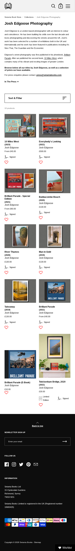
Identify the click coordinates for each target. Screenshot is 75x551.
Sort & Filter (15, 98)
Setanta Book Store (13, 17)
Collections (28, 17)
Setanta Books (26, 542)
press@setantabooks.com (49, 75)
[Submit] (64, 441)
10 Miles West (50, 58)
